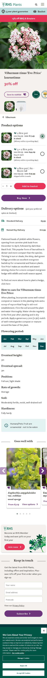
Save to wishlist (14, 94)
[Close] (44, 630)
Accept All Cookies (23, 673)
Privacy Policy (18, 605)
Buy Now (22, 198)
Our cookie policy (18, 653)
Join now (13, 547)
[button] (17, 514)
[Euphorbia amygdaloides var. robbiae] (23, 469)
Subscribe (22, 613)
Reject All (23, 665)
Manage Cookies (24, 658)
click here (5, 283)
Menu (42, 4)
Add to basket (30, 186)
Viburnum (10, 117)
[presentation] (42, 470)
